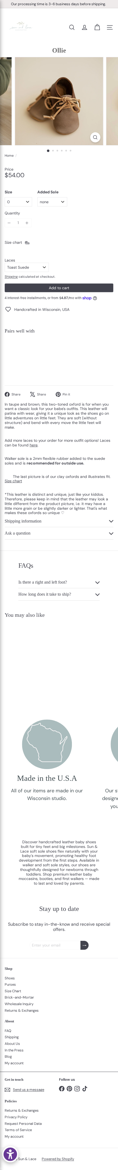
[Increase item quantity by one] (27, 222)
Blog (8, 1056)
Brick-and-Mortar (19, 997)
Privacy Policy (16, 1117)
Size (8, 192)
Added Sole (47, 192)
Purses (10, 984)
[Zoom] (95, 137)
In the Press (14, 1050)
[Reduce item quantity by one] (9, 222)
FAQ (8, 1030)
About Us (12, 1043)
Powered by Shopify (58, 1159)
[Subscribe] (84, 945)
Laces (10, 260)
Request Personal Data (23, 1123)
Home (9, 155)
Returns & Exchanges (22, 1010)
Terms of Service (18, 1130)
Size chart (13, 480)
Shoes (10, 978)
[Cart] (97, 27)
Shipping (11, 276)
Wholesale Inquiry (19, 1004)
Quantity (12, 213)
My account (14, 1063)
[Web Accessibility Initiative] (10, 1154)
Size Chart (13, 991)
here (34, 445)
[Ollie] (59, 357)
